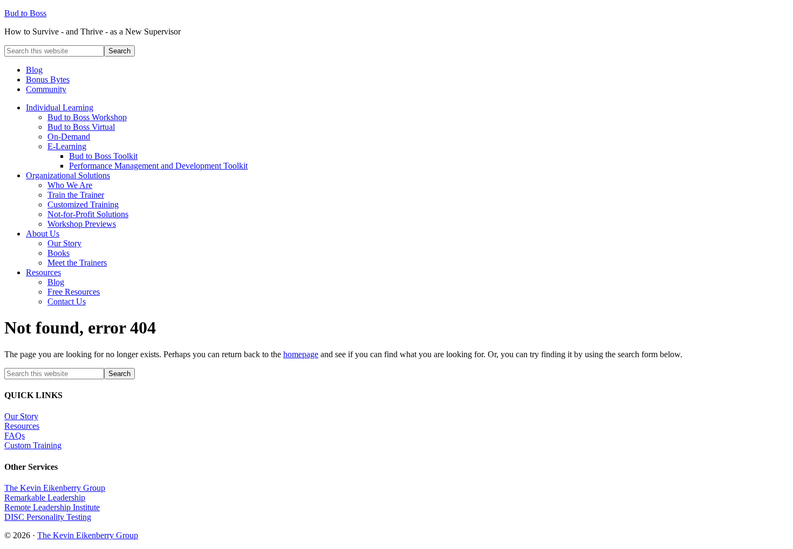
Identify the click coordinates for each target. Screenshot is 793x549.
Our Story (21, 416)
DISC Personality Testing (47, 517)
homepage (300, 354)
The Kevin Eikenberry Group (54, 487)
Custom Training (32, 445)
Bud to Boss (25, 13)
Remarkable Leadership (44, 497)
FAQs (14, 435)
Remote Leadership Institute (52, 507)
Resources (21, 425)
